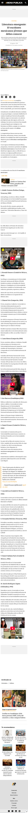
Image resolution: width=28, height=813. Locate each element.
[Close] (22, 396)
